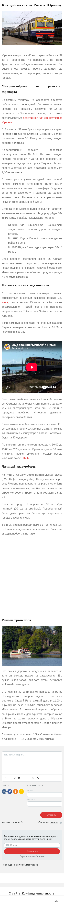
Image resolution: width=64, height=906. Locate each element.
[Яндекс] (21, 791)
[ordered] (23, 778)
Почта (31, 799)
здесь (5, 302)
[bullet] (28, 778)
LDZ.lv (25, 458)
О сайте (15, 893)
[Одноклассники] (15, 791)
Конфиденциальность (38, 893)
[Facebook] (9, 791)
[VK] (4, 791)
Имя (30, 790)
